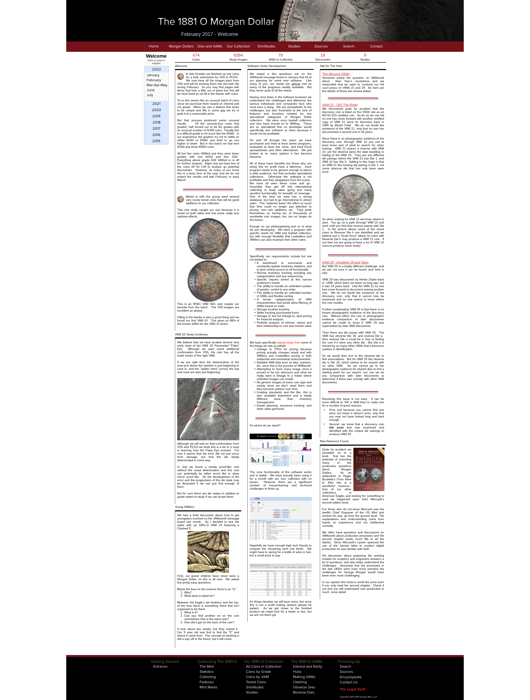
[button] (181, 46)
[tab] (156, 69)
